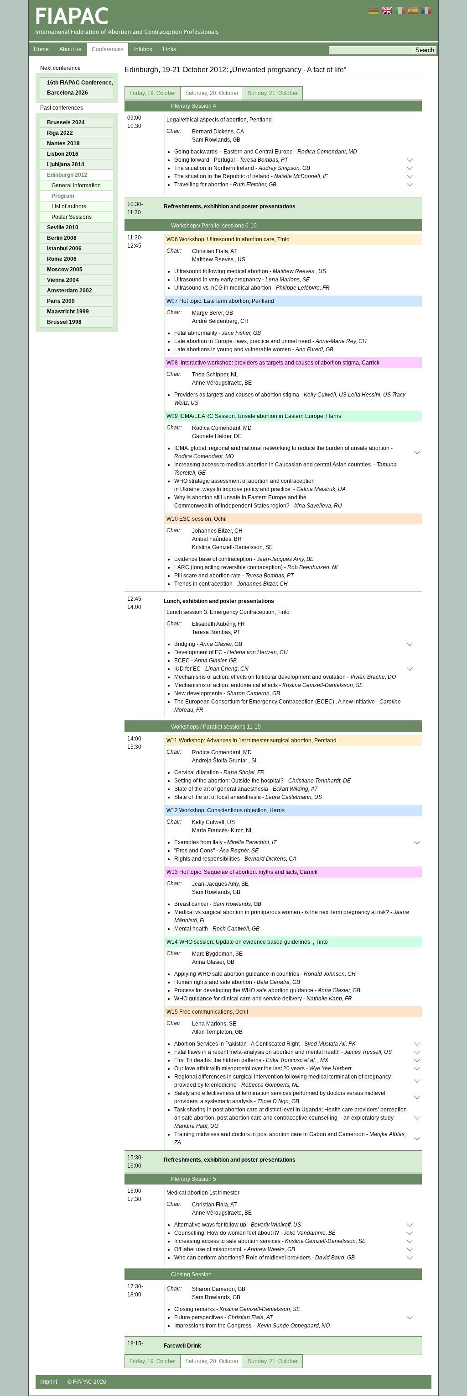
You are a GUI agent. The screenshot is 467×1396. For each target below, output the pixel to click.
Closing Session (191, 1274)
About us (70, 49)
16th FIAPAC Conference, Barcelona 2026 (80, 87)
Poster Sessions (72, 217)
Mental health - (216, 928)
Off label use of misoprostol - (234, 1249)
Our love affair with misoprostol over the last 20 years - (262, 1068)
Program (63, 196)
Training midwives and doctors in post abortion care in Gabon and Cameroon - (290, 1138)
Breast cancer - (217, 904)
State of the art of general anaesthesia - (245, 789)
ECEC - (205, 660)
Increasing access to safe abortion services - (270, 1241)
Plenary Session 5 (193, 1179)
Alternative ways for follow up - (237, 1225)
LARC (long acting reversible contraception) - (256, 567)
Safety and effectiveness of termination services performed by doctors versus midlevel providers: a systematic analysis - (279, 1097)
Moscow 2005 (65, 269)
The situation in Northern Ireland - (242, 168)
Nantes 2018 (63, 143)
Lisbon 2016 (62, 154)
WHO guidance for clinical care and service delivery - (263, 998)
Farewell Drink (182, 1346)
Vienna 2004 (63, 280)
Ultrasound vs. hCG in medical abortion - (252, 288)
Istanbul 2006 (64, 248)
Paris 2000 (61, 301)
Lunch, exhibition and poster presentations (219, 601)
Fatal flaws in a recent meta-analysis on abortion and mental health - (283, 1052)
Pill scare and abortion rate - (234, 575)
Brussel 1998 (64, 322)
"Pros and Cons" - (216, 850)
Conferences (108, 49)
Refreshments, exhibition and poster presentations (230, 206)
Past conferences (61, 108)
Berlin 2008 (62, 238)
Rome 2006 (62, 259)
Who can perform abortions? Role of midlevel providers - (264, 1257)
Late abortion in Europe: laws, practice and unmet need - (270, 341)
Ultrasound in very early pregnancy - (242, 279)
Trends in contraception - (231, 584)
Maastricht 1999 (68, 311)
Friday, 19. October (153, 93)
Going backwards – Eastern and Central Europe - (265, 151)
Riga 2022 (60, 133)
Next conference (60, 68)
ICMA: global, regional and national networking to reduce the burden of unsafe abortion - (283, 452)
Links (169, 49)
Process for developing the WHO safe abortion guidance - (267, 990)
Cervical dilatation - (219, 772)
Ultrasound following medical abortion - (250, 271)
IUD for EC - (211, 669)
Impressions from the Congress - (252, 1325)
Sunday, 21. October (273, 93)
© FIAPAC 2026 (86, 1382)
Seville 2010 (62, 227)
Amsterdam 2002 (69, 290)
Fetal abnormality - (217, 333)
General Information (76, 185)
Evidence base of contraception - (244, 559)
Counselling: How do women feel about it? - (255, 1233)
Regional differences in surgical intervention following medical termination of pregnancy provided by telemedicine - (282, 1080)
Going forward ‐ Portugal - (231, 160)
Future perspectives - (223, 1317)
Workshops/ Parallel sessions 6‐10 (214, 225)
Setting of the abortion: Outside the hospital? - (262, 780)
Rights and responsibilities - (235, 859)
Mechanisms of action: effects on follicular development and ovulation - (285, 677)
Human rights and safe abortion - (237, 982)
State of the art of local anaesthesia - (248, 797)
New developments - (227, 693)
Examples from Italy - (225, 842)
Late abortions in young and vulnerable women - (253, 349)
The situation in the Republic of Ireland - (251, 176)
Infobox (143, 49)
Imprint (48, 1382)
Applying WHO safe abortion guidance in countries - (265, 974)
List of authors (69, 206)
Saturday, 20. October (212, 93)
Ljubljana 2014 (65, 164)
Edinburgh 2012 (67, 175)
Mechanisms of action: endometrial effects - (268, 685)
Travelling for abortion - (225, 184)
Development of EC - (231, 652)
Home (41, 49)
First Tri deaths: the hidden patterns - (251, 1060)
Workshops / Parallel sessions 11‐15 (216, 727)
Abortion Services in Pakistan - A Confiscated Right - (265, 1044)
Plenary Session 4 (194, 106)
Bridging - (208, 644)
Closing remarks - (237, 1309)
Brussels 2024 (66, 122)
